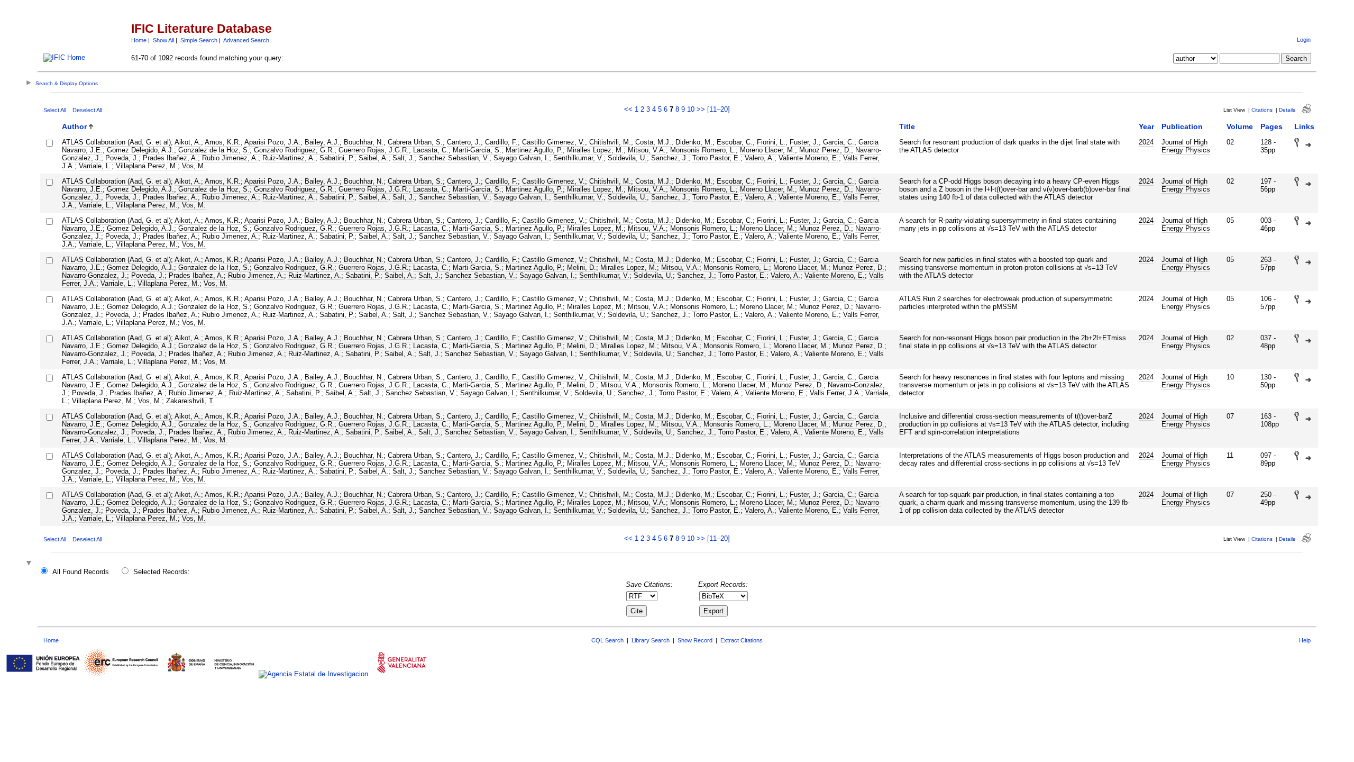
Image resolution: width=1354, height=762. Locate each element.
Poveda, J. (122, 158)
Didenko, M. (693, 142)
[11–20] (718, 109)
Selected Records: (161, 572)
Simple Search (198, 40)
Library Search (651, 640)
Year (1146, 126)
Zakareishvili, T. (190, 401)
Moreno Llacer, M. (767, 150)
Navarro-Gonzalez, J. (94, 275)
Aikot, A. (188, 142)
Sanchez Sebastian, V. (454, 158)
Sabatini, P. (336, 158)
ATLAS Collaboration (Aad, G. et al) (116, 142)
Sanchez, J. (669, 158)
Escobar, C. (735, 142)
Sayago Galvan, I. (521, 158)
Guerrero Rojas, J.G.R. (373, 150)
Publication (1182, 126)
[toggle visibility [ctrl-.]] (30, 564)
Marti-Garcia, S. (477, 150)
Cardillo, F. (501, 142)
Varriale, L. (95, 166)
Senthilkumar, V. (578, 158)
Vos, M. (194, 166)
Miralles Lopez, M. (595, 150)
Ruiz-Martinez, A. (288, 158)
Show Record (695, 640)
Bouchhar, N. (363, 142)
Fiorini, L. (771, 142)
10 (690, 109)
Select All (54, 110)
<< (628, 109)
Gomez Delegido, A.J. (140, 150)
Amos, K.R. (223, 142)
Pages (1271, 126)
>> (701, 109)
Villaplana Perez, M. (147, 166)
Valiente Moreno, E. (809, 158)
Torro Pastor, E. (716, 158)
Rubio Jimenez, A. (230, 158)
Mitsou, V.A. (647, 150)
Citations (1262, 110)
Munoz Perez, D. (825, 150)
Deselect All (87, 110)
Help (1305, 640)
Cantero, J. (464, 142)
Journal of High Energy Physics (1185, 146)
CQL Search (607, 640)
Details (1287, 110)
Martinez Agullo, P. (534, 150)
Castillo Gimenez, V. (553, 142)
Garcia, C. (838, 142)
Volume (1240, 126)
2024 (1146, 142)
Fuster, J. (804, 142)
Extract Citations (741, 640)
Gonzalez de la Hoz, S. (214, 150)
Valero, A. (759, 158)
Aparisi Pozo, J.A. (272, 142)
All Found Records (80, 572)
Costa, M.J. (653, 142)
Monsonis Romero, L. (703, 150)
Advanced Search (246, 40)
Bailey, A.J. (322, 142)
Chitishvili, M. (610, 142)
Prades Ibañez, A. (170, 158)
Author (74, 126)
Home (139, 40)
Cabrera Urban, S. (415, 142)
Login (1304, 40)
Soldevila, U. (627, 158)
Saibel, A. (373, 158)
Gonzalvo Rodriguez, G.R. (294, 150)
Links (1304, 126)
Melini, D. (581, 267)
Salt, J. (403, 158)
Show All (163, 40)
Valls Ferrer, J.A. (835, 393)
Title (907, 126)
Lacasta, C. (431, 150)
